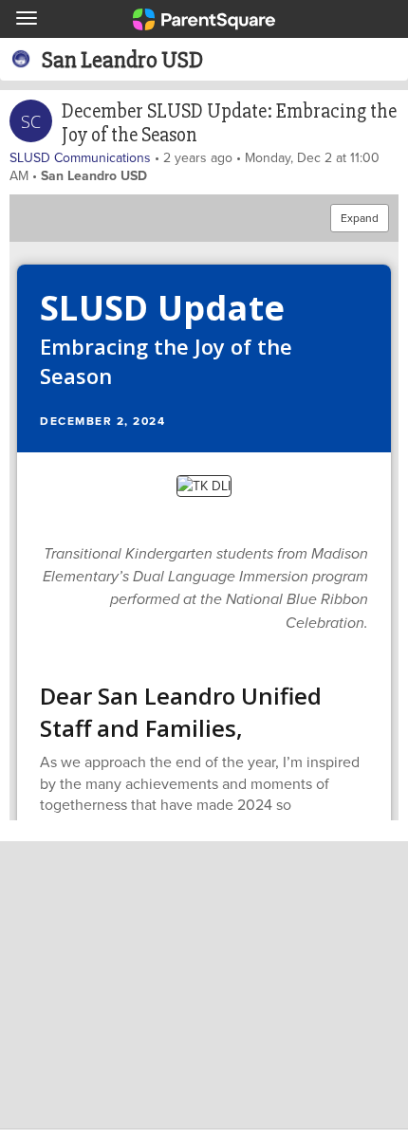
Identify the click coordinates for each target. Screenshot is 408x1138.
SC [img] (31, 121)
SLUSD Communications (80, 157)
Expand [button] (360, 218)
